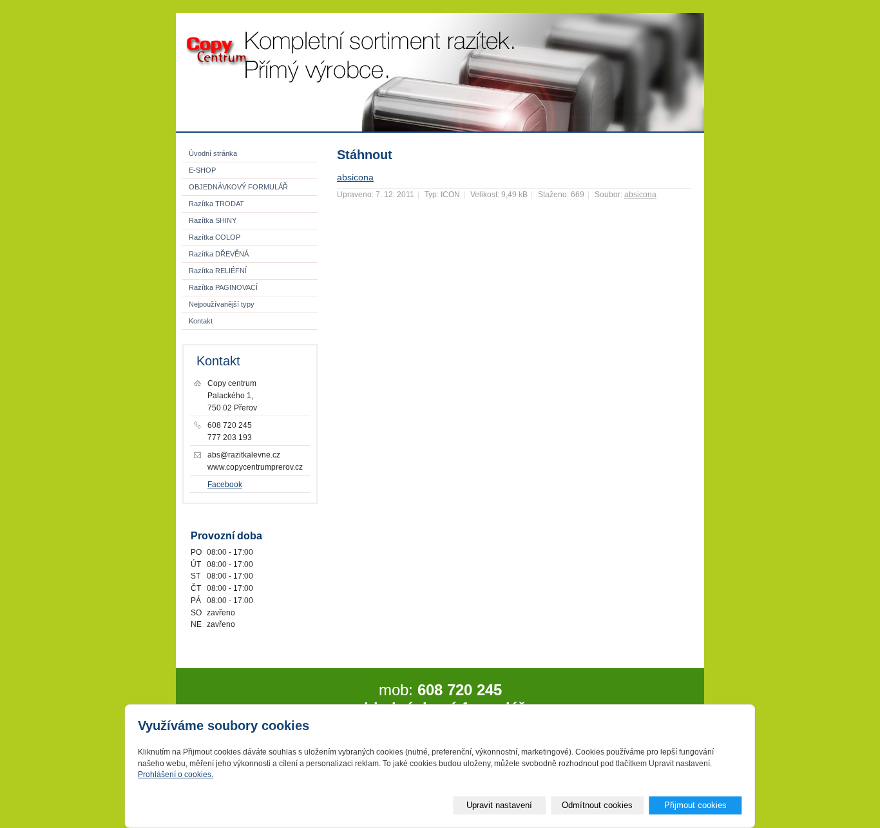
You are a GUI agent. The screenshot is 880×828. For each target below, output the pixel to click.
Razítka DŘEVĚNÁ (219, 254)
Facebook (224, 484)
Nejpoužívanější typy (221, 304)
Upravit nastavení (499, 805)
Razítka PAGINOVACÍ (223, 287)
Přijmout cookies (695, 805)
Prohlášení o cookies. (175, 774)
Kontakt (201, 321)
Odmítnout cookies (597, 805)
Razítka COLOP (214, 237)
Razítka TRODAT (216, 203)
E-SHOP (202, 170)
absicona (355, 177)
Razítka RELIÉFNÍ (218, 270)
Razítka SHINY (212, 220)
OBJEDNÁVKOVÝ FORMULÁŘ (238, 187)
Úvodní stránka (213, 153)
